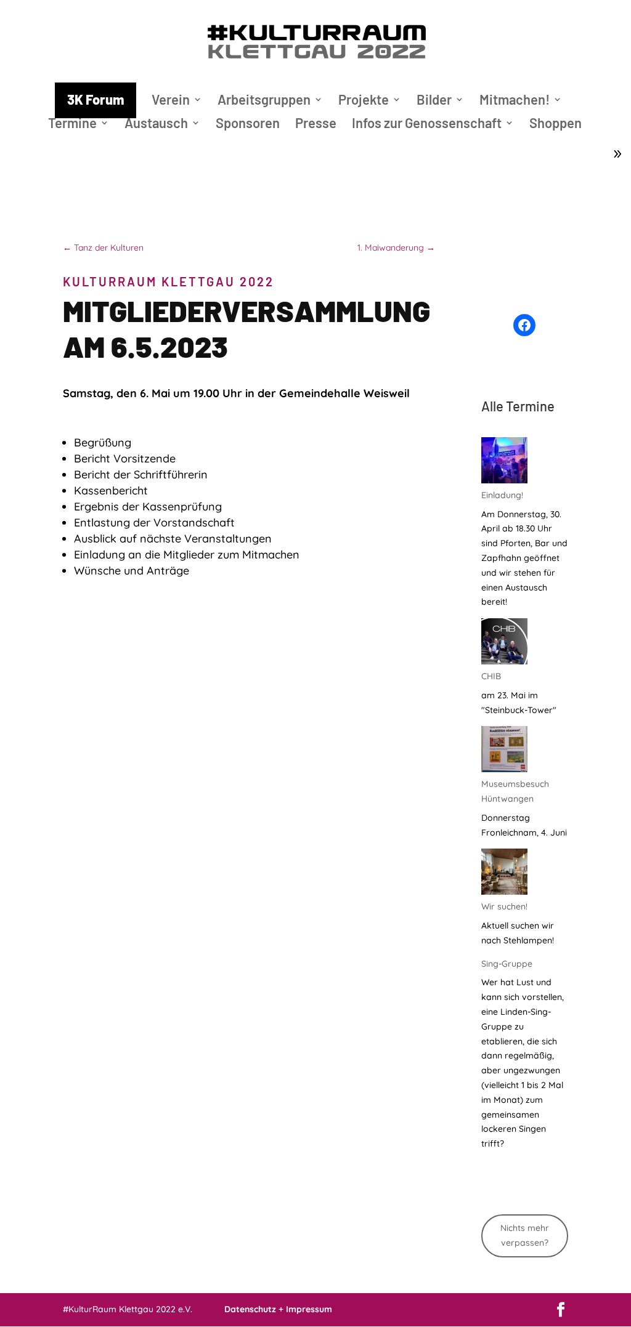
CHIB (491, 676)
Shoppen (555, 124)
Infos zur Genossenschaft (427, 124)
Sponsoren (248, 124)
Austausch (156, 124)
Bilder (434, 101)
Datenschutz (250, 1309)
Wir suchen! (504, 906)
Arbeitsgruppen (264, 101)
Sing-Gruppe (506, 963)
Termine (72, 124)
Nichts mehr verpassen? (524, 1235)
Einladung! (502, 495)
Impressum (309, 1309)
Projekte (363, 101)
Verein (171, 101)
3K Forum (95, 99)
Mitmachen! (514, 101)
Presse (315, 124)
